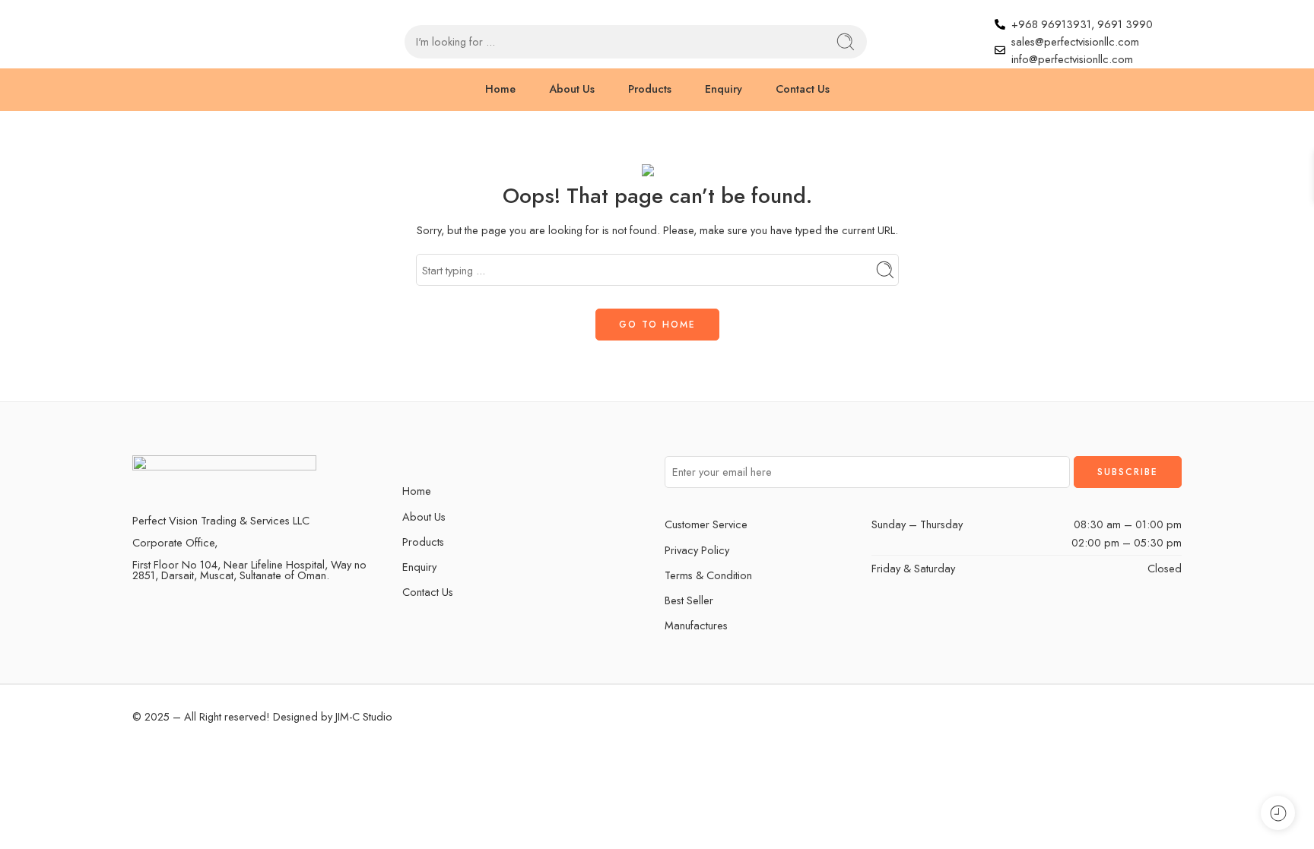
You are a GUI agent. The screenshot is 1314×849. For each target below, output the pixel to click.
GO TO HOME (657, 324)
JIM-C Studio (362, 716)
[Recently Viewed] (1278, 813)
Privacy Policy (697, 550)
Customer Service (706, 524)
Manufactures (696, 625)
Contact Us (803, 89)
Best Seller (689, 600)
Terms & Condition (708, 575)
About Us (572, 89)
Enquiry (723, 89)
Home (500, 89)
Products (649, 89)
